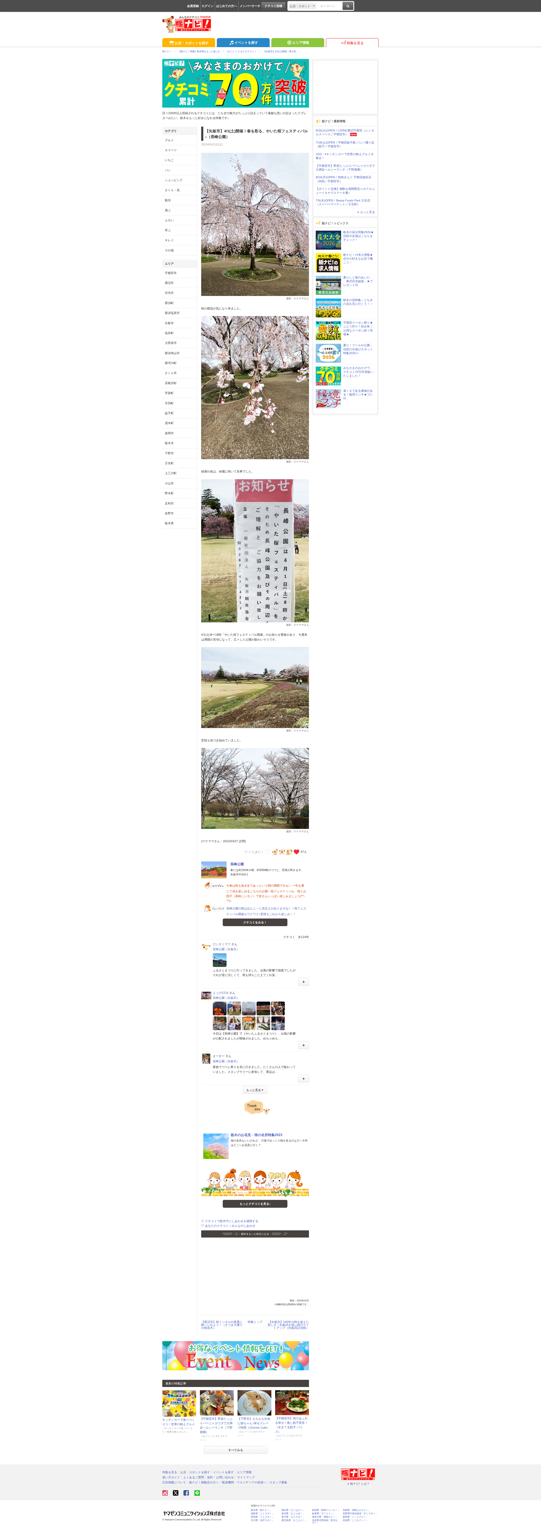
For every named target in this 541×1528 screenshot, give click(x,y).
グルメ (169, 140)
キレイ (169, 240)
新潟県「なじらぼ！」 (293, 1513)
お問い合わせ (225, 1477)
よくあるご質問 (193, 1477)
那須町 (169, 303)
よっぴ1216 (220, 992)
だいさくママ (222, 944)
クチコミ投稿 (273, 6)
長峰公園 (237, 864)
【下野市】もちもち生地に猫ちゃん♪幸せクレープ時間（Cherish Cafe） (254, 1423)
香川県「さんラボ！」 (293, 1517)
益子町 (169, 413)
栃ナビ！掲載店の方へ (204, 1482)
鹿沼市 (169, 283)
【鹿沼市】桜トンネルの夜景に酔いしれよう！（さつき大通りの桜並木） (222, 1324)
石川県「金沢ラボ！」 (262, 1520)
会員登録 (193, 6)
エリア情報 (300, 42)
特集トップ (255, 1322)
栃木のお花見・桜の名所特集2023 (256, 1135)
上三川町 (171, 473)
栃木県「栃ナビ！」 (261, 1510)
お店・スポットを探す (192, 43)
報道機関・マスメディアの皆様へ (244, 1482)
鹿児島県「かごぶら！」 (294, 1520)
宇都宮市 (171, 273)
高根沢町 (171, 383)
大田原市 (171, 343)
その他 (169, 250)
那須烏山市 (172, 353)
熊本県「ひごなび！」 (293, 1510)
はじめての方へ (226, 6)
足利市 (169, 503)
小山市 (169, 483)
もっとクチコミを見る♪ (255, 1203)
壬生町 (169, 463)
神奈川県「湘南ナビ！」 (325, 1517)
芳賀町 (169, 393)
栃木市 (169, 443)
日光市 (169, 292)
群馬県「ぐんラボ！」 (262, 1517)
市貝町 (169, 403)
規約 (210, 1477)
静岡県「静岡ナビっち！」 (326, 1510)
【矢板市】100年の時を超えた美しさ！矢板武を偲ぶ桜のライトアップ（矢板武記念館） (288, 1324)
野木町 (169, 493)
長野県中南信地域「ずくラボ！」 (360, 1513)
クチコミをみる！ (255, 922)
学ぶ (168, 230)
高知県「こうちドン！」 (355, 1520)
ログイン (207, 6)
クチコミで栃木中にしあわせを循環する (231, 1221)
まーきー (219, 1056)
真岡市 (169, 433)
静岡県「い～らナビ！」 (355, 1517)
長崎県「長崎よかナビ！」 (357, 1510)
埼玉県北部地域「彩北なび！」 (325, 1521)
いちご (169, 160)
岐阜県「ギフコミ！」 (323, 1513)
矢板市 (169, 323)
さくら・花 (172, 190)
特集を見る (355, 43)
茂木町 (169, 423)
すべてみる (235, 1450)
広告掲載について (174, 1482)
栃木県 (169, 523)
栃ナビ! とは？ (360, 1483)
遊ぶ (168, 210)
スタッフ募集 (278, 1482)
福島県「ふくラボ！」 (262, 1513)
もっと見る (367, 212)
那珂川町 (171, 363)
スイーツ (171, 150)
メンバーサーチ (250, 6)
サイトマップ (246, 1477)
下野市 (169, 453)
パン (168, 170)
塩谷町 (169, 333)
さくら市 (171, 373)
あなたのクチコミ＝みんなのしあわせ (230, 1225)
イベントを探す (246, 42)
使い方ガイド (171, 1477)
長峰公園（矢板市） (226, 949)
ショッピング (174, 180)
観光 (168, 200)
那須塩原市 (172, 313)
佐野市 (169, 513)
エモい (169, 220)
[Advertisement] (255, 1269)
